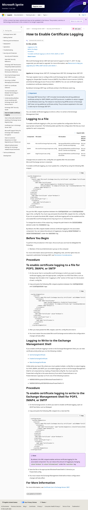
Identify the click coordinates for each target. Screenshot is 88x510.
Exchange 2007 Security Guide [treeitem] (11, 108)
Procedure (31, 51)
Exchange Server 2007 (38, 28)
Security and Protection (53, 28)
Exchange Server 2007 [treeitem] (9, 34)
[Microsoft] (3, 15)
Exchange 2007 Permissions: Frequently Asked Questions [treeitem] (13, 66)
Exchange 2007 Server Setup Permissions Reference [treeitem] (13, 71)
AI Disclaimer (5, 506)
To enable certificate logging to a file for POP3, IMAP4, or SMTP (46, 54)
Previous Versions (16, 506)
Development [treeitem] (7, 155)
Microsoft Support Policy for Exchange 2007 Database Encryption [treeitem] (13, 133)
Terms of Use (66, 506)
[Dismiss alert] (84, 3)
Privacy (39, 506)
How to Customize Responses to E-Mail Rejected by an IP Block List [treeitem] (12, 140)
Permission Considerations (63, 255)
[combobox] (11, 30)
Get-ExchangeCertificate (37, 355)
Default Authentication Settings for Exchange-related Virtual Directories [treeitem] (12, 147)
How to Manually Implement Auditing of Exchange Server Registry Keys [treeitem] (13, 120)
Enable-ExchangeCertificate (38, 359)
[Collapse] (21, 27)
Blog (24, 506)
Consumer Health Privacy (52, 506)
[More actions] (83, 28)
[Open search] (79, 15)
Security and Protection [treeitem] (11, 56)
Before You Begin (33, 49)
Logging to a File (32, 47)
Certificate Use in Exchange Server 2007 (56, 487)
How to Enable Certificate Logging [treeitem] (12, 114)
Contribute (32, 506)
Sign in (84, 15)
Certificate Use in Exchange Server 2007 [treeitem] (13, 126)
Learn (28, 28)
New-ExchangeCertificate (38, 362)
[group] (55, 146)
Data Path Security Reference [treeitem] (10, 60)
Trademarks (75, 506)
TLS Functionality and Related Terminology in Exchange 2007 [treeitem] (11, 93)
